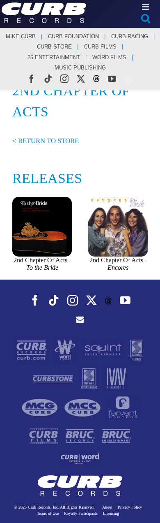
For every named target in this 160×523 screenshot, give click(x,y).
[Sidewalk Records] (136, 349)
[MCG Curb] (40, 407)
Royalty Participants (81, 513)
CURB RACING (129, 36)
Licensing (111, 513)
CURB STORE (54, 47)
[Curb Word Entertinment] (80, 458)
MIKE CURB (21, 36)
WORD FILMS (109, 57)
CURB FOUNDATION (73, 36)
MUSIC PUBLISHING (80, 68)
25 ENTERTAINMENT (53, 57)
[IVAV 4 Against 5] (116, 378)
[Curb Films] (44, 436)
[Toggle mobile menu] (146, 6)
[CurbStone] (53, 378)
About (107, 507)
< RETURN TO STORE (45, 141)
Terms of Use (48, 513)
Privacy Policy (130, 507)
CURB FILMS (100, 47)
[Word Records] (65, 349)
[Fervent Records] (122, 407)
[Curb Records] (32, 349)
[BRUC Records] (81, 436)
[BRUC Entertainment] (116, 436)
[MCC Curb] (83, 407)
